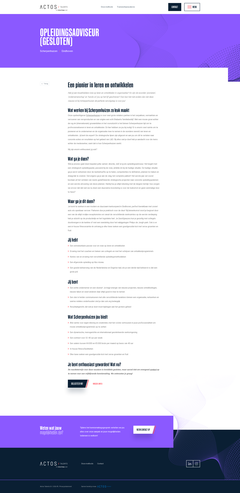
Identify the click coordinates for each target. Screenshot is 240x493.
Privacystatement (66, 486)
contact (153, 369)
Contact (100, 463)
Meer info (97, 383)
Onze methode (87, 463)
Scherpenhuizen (93, 115)
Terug (46, 84)
